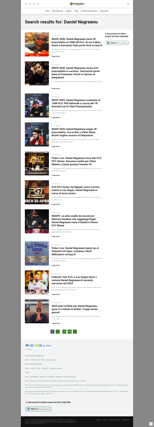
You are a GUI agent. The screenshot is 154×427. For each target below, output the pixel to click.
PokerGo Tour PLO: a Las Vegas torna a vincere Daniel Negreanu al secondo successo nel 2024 (74, 280)
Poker (76, 11)
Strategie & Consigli (69, 376)
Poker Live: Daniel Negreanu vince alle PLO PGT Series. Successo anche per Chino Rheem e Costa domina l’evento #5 (76, 161)
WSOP (27, 360)
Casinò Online (104, 11)
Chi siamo (97, 419)
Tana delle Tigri (50, 360)
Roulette (58, 376)
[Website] (38, 4)
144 (69, 331)
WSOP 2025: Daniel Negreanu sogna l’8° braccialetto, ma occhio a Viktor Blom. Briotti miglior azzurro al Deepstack (74, 132)
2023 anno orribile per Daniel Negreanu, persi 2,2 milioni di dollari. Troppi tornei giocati (74, 309)
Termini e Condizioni (115, 419)
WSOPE (33, 360)
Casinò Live (43, 376)
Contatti (105, 419)
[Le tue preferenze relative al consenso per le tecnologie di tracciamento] (151, 424)
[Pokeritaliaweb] (77, 4)
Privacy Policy (29, 349)
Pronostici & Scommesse (89, 11)
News (27, 376)
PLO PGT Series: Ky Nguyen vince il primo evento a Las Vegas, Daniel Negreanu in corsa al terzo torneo (75, 190)
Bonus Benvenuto (57, 11)
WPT (42, 360)
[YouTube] (34, 4)
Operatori (69, 11)
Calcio (27, 368)
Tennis (38, 368)
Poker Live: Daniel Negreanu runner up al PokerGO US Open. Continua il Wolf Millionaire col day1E (75, 251)
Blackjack (52, 376)
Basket (32, 368)
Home (47, 11)
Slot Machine (34, 376)
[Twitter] (30, 4)
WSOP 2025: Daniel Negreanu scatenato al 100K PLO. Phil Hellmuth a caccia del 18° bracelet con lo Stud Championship (76, 103)
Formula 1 (45, 368)
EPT (38, 360)
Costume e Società (56, 368)
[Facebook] (26, 4)
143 (64, 331)
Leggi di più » (56, 56)
